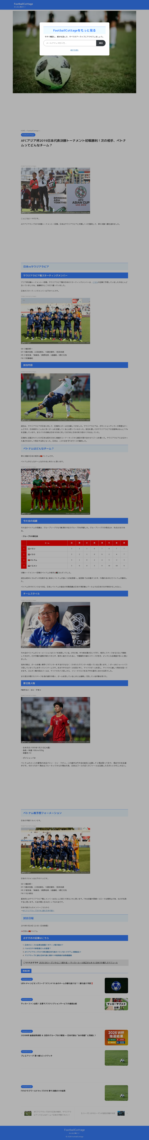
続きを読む (74, 50)
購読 (101, 43)
